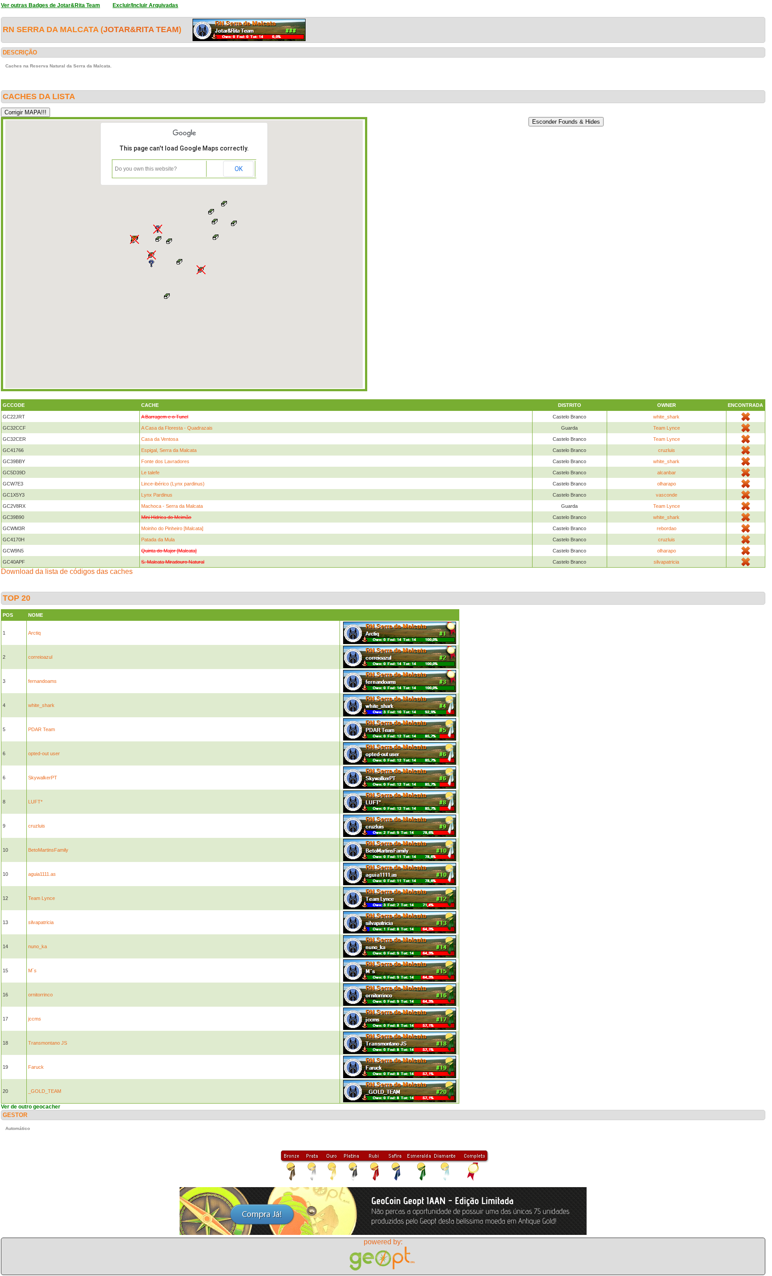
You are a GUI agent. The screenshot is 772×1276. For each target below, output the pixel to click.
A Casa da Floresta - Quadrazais (177, 428)
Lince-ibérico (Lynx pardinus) (173, 483)
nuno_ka (37, 946)
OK (239, 168)
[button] (134, 239)
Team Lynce (666, 428)
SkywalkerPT (42, 777)
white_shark (666, 416)
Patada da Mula (158, 539)
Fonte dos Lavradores (165, 461)
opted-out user (44, 753)
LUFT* (35, 801)
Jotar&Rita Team (141, 29)
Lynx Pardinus (156, 495)
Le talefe (150, 472)
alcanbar (666, 472)
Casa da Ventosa (159, 439)
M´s (32, 970)
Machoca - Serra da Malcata (172, 506)
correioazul (40, 657)
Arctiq (34, 633)
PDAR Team (41, 729)
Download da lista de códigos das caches (67, 571)
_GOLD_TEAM (44, 1091)
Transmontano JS (47, 1043)
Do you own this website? (146, 169)
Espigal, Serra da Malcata (169, 450)
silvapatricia (666, 562)
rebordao (666, 528)
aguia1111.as (42, 874)
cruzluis (666, 450)
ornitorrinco (40, 994)
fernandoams (42, 681)
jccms (34, 1018)
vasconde (666, 495)
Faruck (36, 1067)
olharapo (666, 483)
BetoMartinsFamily (48, 850)
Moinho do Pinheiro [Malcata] (172, 528)
